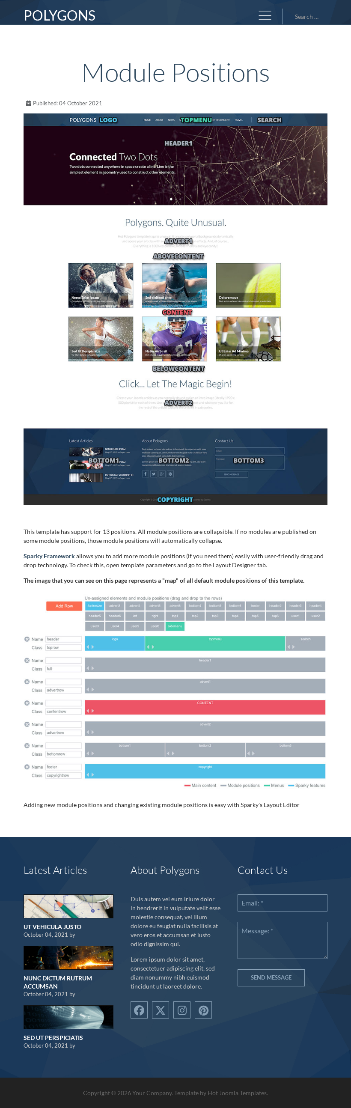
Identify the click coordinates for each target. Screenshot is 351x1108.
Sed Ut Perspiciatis (53, 1037)
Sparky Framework (49, 556)
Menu (265, 15)
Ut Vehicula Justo (52, 926)
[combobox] (309, 16)
